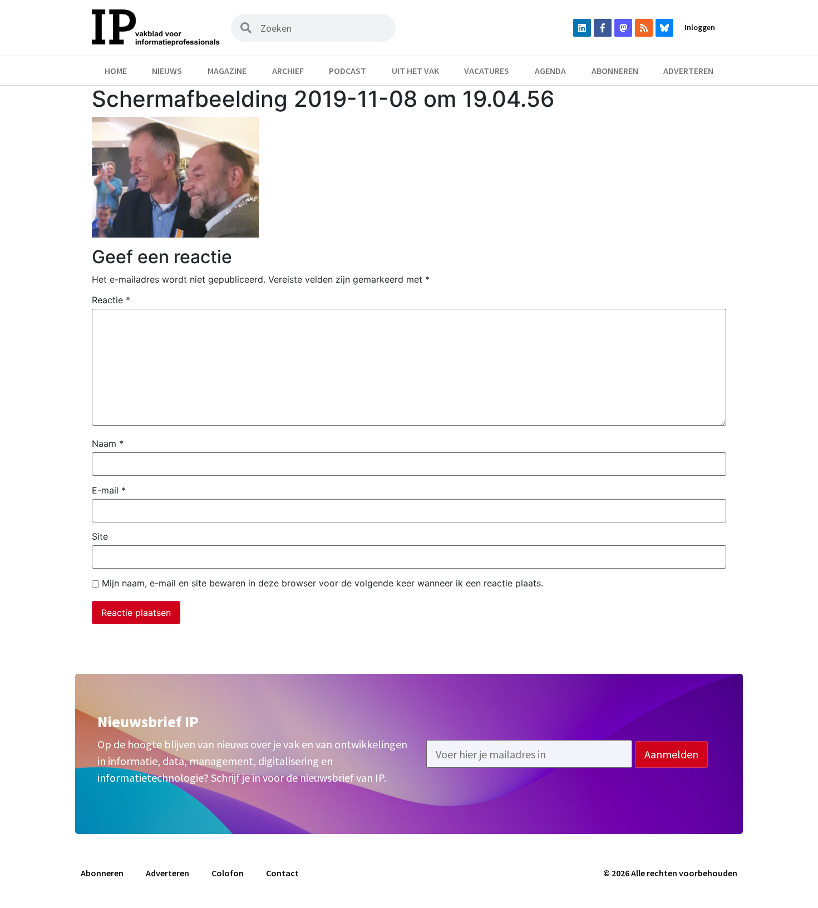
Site (100, 536)
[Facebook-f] (603, 28)
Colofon (227, 873)
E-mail (109, 490)
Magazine (227, 70)
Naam (108, 443)
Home (116, 70)
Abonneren (615, 70)
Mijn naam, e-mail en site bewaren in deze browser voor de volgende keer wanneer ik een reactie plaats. (322, 583)
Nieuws (167, 70)
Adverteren (688, 70)
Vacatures (486, 70)
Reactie (111, 299)
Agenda (550, 70)
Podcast (347, 70)
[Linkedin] (582, 28)
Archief (288, 70)
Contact (282, 873)
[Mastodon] (623, 28)
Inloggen (699, 27)
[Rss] (644, 28)
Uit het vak (415, 70)
